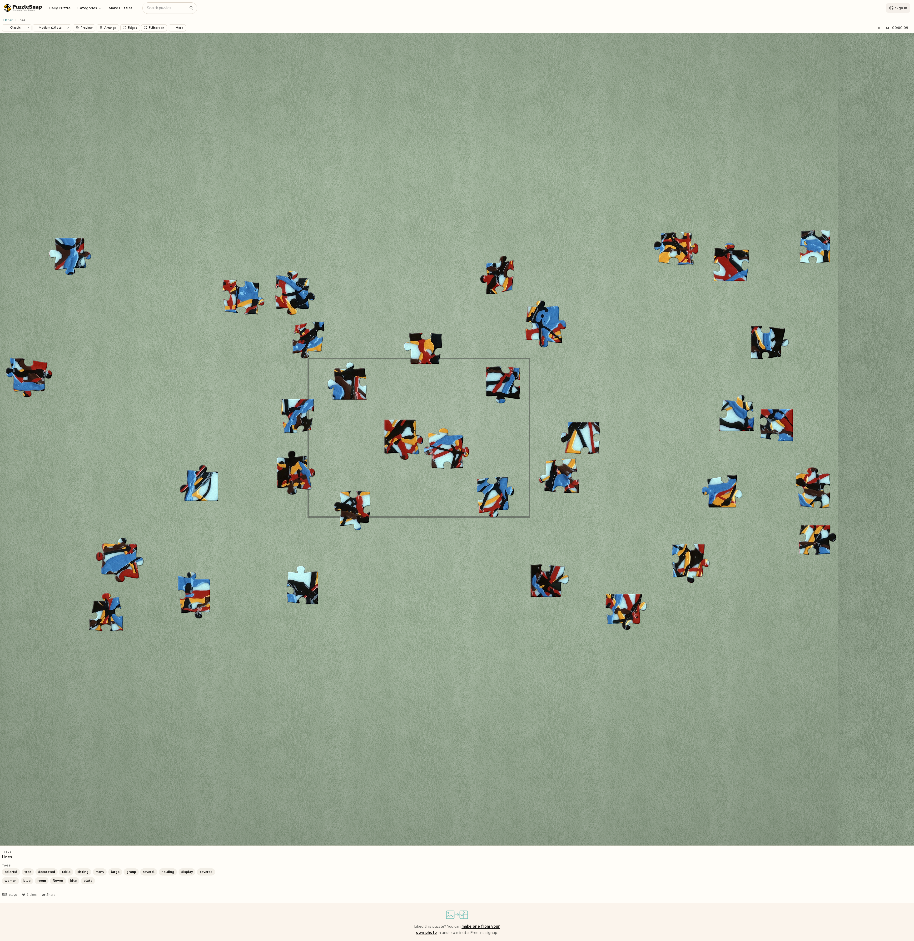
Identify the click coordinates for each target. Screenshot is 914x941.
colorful (11, 872)
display (187, 872)
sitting (83, 872)
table (66, 872)
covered (206, 872)
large (115, 872)
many (99, 872)
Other (8, 20)
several (148, 872)
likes (32, 894)
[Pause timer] (879, 28)
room (41, 880)
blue (26, 880)
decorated (46, 872)
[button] (90, 7)
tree (27, 872)
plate (88, 880)
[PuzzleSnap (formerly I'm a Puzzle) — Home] (23, 8)
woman (10, 880)
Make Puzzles (121, 8)
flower (58, 880)
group (131, 872)
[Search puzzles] (191, 8)
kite (73, 880)
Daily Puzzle (59, 8)
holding (167, 872)
